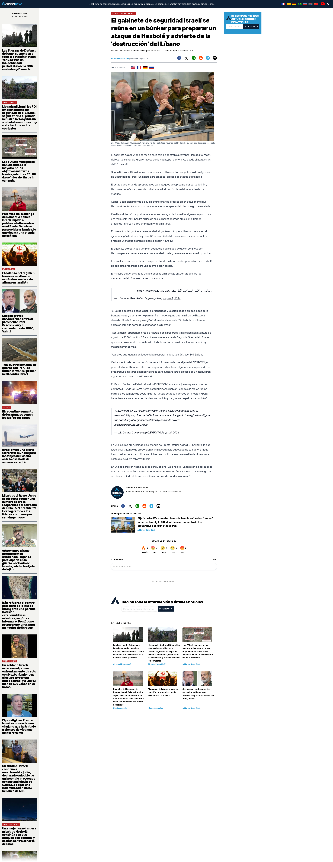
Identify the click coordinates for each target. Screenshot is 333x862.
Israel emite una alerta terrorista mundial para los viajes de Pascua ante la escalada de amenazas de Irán (19, 456)
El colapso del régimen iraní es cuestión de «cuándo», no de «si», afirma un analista (18, 277)
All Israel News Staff (120, 58)
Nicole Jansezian (120, 708)
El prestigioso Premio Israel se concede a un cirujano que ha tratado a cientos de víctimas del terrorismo (19, 726)
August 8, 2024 (171, 298)
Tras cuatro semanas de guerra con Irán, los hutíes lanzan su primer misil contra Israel (19, 369)
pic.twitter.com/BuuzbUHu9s (131, 424)
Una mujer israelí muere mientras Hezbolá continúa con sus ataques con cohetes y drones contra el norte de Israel (19, 836)
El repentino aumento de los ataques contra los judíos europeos (17, 414)
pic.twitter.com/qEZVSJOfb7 (153, 290)
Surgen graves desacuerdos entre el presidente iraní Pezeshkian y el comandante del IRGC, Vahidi (18, 323)
